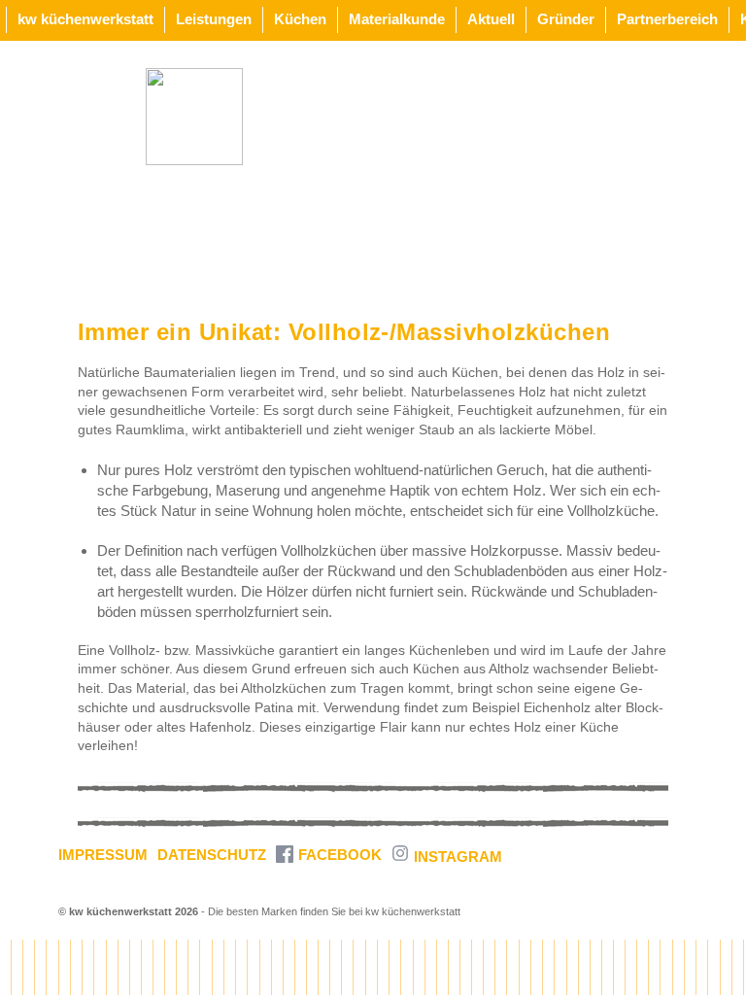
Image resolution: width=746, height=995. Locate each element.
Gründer (565, 19)
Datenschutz (211, 854)
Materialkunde (397, 19)
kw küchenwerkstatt (85, 19)
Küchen (300, 19)
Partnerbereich (667, 19)
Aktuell (491, 19)
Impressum (103, 854)
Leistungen (214, 19)
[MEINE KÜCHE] (194, 116)
